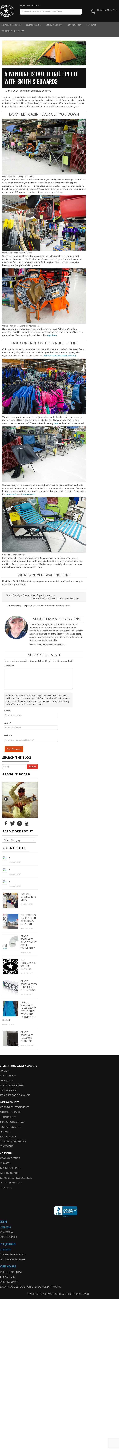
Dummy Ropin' (54, 25)
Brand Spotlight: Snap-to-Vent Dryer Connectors (30, 595)
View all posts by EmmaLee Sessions (47, 644)
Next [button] (34, 799)
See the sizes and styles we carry (60, 355)
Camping (26, 605)
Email (7, 723)
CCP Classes (33, 25)
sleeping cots (28, 494)
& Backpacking (14, 605)
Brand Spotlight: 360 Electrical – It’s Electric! (29, 1137)
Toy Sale (91, 25)
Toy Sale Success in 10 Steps (28, 1048)
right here (52, 335)
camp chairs (12, 494)
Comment (9, 665)
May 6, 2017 (11, 90)
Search (32, 766)
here (56, 423)
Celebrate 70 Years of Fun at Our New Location (55, 598)
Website (8, 735)
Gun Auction (74, 25)
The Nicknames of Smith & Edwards (29, 1116)
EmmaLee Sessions (41, 90)
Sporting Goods (63, 605)
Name (7, 710)
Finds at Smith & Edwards (43, 605)
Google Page (16, 1438)
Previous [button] (6, 799)
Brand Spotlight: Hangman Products (27, 1188)
